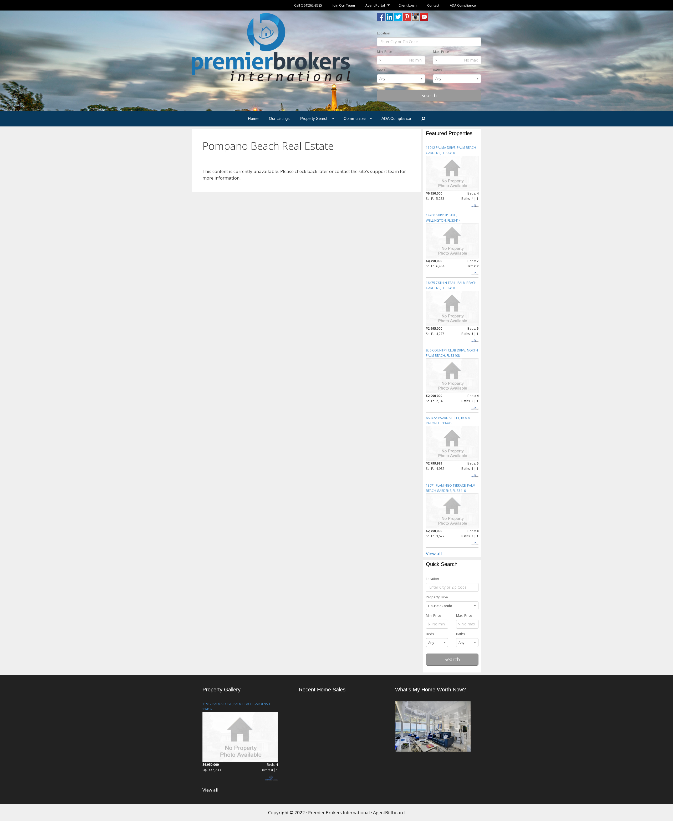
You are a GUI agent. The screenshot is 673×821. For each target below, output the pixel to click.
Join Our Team (344, 5)
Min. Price (384, 51)
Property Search (314, 118)
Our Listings (279, 118)
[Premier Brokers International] (271, 47)
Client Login (408, 5)
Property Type (437, 597)
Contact (433, 5)
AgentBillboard (389, 812)
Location (383, 33)
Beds (381, 70)
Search (429, 95)
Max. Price (441, 51)
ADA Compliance (463, 5)
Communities (355, 118)
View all (434, 553)
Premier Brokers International (339, 812)
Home (253, 118)
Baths (437, 70)
